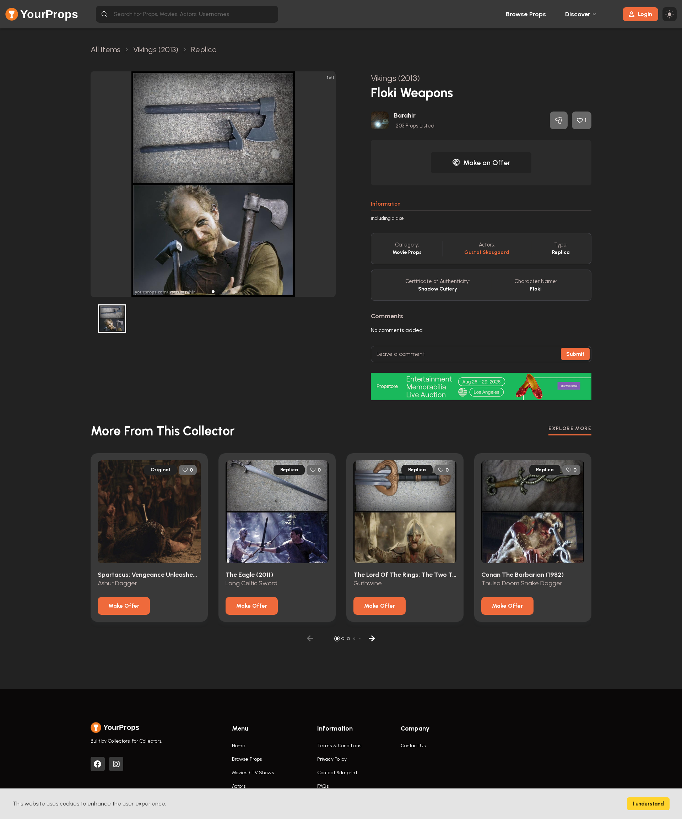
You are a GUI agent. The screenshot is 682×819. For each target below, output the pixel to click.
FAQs (323, 786)
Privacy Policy (332, 759)
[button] (213, 291)
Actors (239, 786)
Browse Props (526, 14)
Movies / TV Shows (253, 773)
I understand (648, 804)
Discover (578, 14)
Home (238, 746)
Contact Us (413, 746)
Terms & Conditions (339, 746)
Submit (575, 354)
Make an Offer (486, 162)
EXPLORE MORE (569, 428)
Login (645, 14)
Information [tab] (385, 204)
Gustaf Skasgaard (486, 252)
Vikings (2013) (395, 78)
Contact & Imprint (337, 773)
